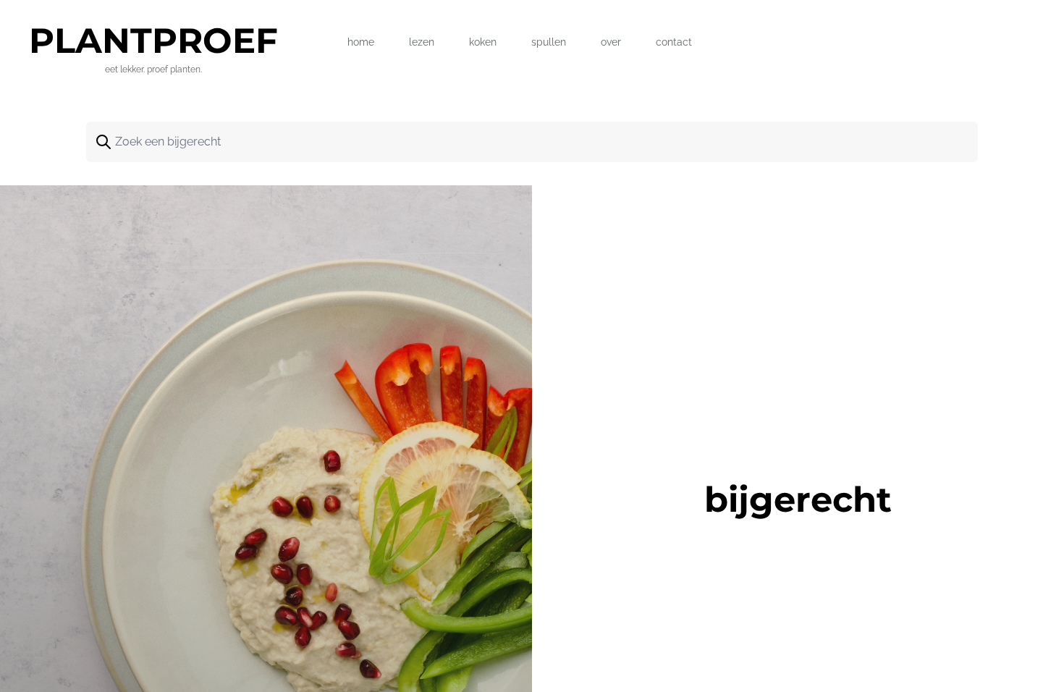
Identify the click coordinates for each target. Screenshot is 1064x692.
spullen (548, 42)
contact (674, 42)
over (611, 42)
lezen (421, 42)
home (360, 42)
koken (483, 42)
